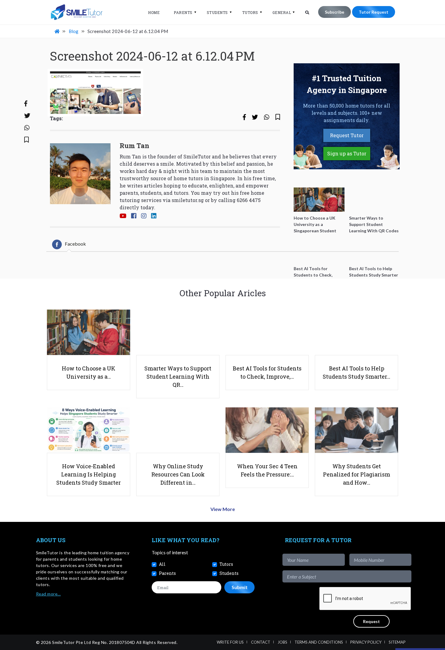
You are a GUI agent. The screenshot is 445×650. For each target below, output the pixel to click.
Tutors (250, 12)
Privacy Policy (365, 642)
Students (217, 12)
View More (222, 509)
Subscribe (334, 12)
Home (154, 12)
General (281, 12)
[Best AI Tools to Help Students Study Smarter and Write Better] (374, 250)
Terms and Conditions (319, 642)
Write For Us (230, 642)
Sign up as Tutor (346, 153)
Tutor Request (373, 12)
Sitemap (397, 642)
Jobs (282, 642)
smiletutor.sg (188, 200)
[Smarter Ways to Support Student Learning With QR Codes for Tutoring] (374, 199)
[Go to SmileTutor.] (57, 31)
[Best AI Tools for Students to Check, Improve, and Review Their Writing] (319, 250)
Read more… (48, 593)
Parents (183, 12)
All (162, 564)
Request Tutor (347, 135)
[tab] (69, 244)
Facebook (75, 244)
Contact (260, 642)
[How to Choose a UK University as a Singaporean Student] (319, 199)
